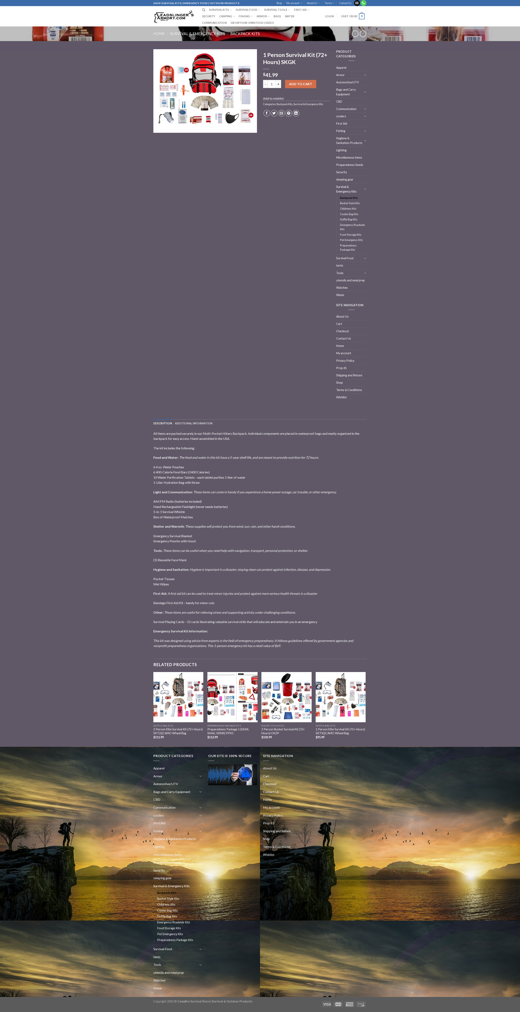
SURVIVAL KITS (219, 9)
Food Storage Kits (350, 234)
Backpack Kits (245, 34)
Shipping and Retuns (349, 375)
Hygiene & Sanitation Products (349, 140)
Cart (339, 324)
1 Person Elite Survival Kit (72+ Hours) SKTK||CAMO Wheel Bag (340, 731)
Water (289, 16)
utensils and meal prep (350, 280)
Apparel (341, 67)
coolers (341, 116)
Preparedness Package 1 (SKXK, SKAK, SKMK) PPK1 (228, 731)
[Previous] (154, 709)
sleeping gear (344, 179)
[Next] (365, 709)
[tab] (162, 423)
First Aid (341, 123)
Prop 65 (341, 368)
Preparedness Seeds (349, 165)
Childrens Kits (348, 208)
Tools (339, 273)
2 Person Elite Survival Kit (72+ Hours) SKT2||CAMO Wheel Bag (178, 731)
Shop (279, 3)
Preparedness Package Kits (348, 247)
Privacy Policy (345, 360)
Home (159, 34)
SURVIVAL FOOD (246, 9)
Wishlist (341, 397)
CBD (339, 101)
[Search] (203, 10)
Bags (277, 16)
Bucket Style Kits (350, 203)
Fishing (244, 16)
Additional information (194, 423)
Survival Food (344, 258)
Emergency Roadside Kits (352, 227)
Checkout (342, 331)
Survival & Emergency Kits (197, 34)
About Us (312, 3)
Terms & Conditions (349, 390)
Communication (214, 22)
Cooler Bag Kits (349, 214)
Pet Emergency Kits (351, 240)
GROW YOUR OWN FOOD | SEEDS (252, 22)
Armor (262, 16)
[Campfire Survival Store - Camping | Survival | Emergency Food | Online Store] (173, 16)
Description (162, 423)
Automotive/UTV (347, 82)
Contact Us (345, 3)
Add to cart (300, 84)
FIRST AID (300, 9)
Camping (225, 16)
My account (292, 3)
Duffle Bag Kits (348, 219)
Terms (328, 3)
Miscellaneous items (349, 157)
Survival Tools (275, 9)
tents (339, 265)
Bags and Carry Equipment (346, 92)
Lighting (341, 150)
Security (208, 16)
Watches (342, 287)
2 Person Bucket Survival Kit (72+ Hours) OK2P (283, 731)
